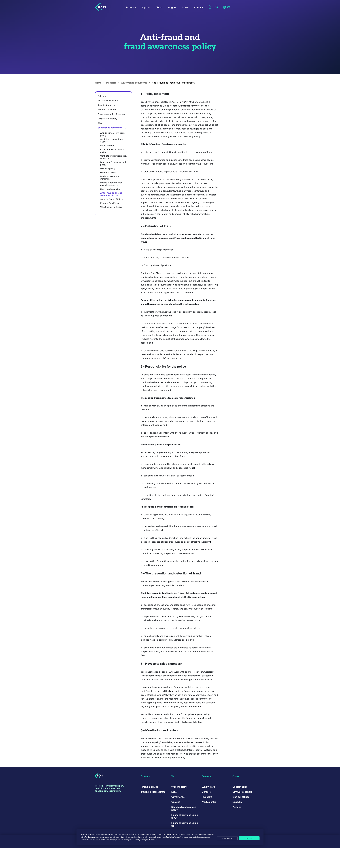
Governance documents (134, 82)
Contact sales (239, 786)
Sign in (209, 6)
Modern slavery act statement (109, 177)
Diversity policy (107, 168)
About (159, 7)
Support (145, 7)
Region (224, 7)
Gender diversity (108, 172)
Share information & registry (111, 114)
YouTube (236, 807)
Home (98, 82)
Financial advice (149, 786)
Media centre (209, 801)
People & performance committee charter (111, 183)
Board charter (107, 145)
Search (217, 6)
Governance (178, 796)
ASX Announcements (108, 100)
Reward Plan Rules (109, 203)
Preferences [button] (151, 840)
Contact (198, 7)
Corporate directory (107, 118)
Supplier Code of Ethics (111, 199)
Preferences (227, 838)
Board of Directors (107, 109)
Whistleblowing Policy (111, 207)
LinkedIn (237, 801)
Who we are (208, 786)
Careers (206, 791)
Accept (249, 838)
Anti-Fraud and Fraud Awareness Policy (111, 194)
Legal (174, 791)
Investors (111, 82)
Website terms (179, 786)
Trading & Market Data (153, 791)
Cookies (175, 801)
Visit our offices (240, 796)
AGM (100, 123)
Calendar (102, 96)
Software (131, 7)
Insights (172, 7)
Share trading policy (110, 189)
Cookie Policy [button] (97, 840)
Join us (185, 7)
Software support (242, 791)
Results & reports (106, 105)
